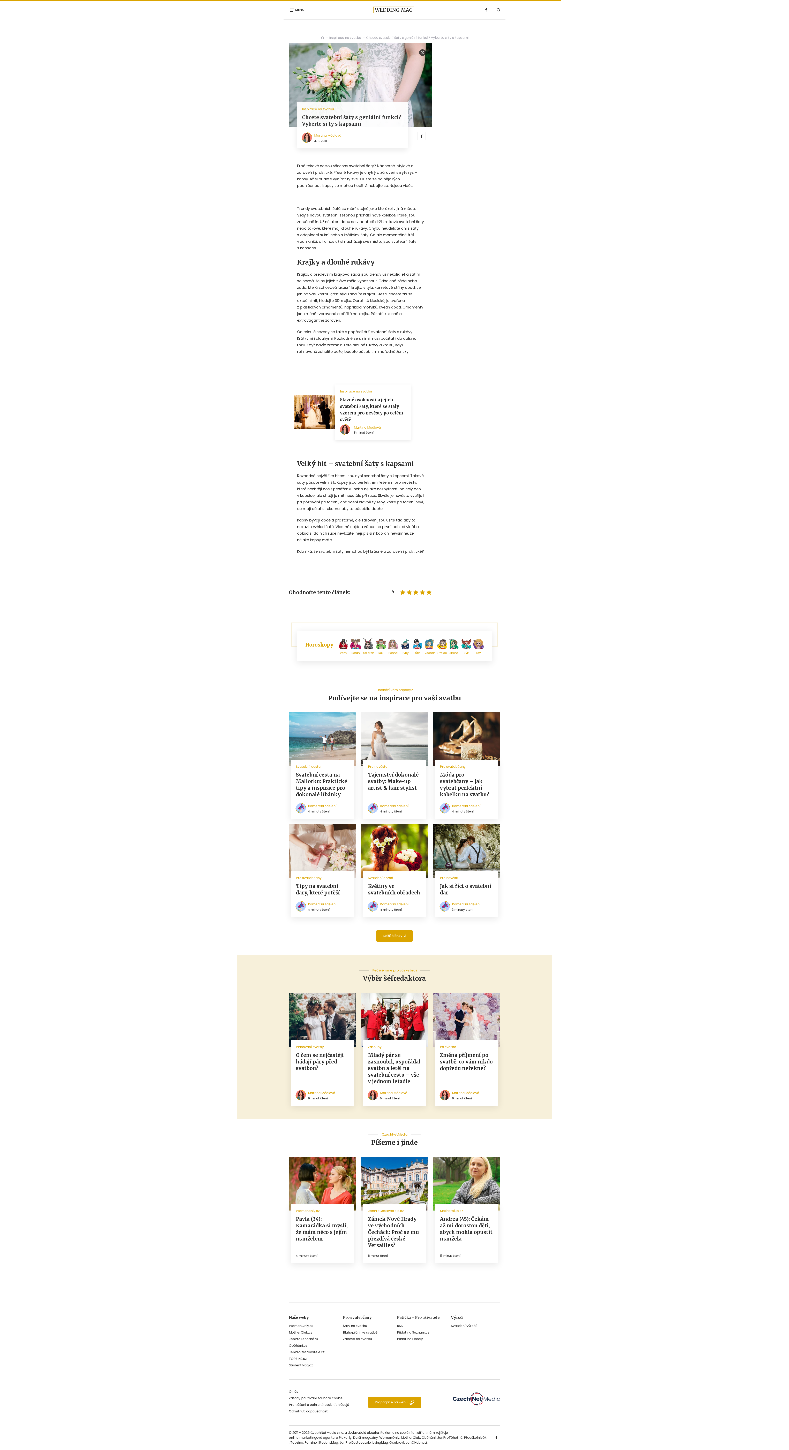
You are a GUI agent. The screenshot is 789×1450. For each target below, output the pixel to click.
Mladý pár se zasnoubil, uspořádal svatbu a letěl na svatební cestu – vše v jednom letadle (394, 1068)
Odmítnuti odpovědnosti (308, 1411)
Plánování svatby (310, 1047)
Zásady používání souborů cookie (316, 1398)
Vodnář (429, 653)
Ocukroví (396, 1442)
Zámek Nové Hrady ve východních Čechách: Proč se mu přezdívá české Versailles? (393, 1232)
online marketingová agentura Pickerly (320, 1437)
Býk (466, 653)
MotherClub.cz (301, 1332)
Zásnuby (375, 1047)
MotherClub (410, 1437)
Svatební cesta (308, 766)
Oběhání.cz (298, 1345)
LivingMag (380, 1442)
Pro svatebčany (453, 766)
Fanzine (311, 1442)
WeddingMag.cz (322, 37)
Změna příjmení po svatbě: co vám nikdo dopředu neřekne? (466, 1061)
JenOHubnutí (416, 1442)
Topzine (296, 1442)
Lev (478, 653)
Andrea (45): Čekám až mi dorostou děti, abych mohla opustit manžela (466, 1229)
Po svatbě (448, 1047)
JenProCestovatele (355, 1442)
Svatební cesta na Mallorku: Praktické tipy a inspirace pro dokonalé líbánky (321, 785)
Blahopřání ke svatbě (360, 1332)
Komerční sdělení (322, 806)
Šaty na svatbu (355, 1325)
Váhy (343, 653)
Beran (356, 653)
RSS (400, 1325)
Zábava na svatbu (357, 1339)
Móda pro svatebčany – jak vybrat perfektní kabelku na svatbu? (464, 785)
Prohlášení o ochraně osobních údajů (319, 1404)
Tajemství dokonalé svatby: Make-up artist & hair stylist (393, 781)
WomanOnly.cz (301, 1325)
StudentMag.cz (301, 1365)
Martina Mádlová (327, 135)
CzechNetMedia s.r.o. (327, 1432)
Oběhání (429, 1437)
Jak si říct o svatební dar (465, 889)
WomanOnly (389, 1437)
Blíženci (454, 653)
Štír (417, 653)
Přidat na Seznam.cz (413, 1332)
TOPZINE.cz (298, 1358)
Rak (380, 653)
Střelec (442, 653)
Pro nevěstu (377, 766)
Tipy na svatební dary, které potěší (318, 889)
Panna (393, 653)
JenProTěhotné (450, 1437)
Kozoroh (368, 653)
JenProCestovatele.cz (307, 1352)
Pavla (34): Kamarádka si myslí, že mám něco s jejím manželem (322, 1229)
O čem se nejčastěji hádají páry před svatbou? (320, 1061)
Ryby (405, 653)
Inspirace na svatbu (345, 37)
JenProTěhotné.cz (303, 1339)
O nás (293, 1391)
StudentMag (328, 1442)
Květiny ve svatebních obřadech (394, 889)
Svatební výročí (464, 1325)
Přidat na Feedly (410, 1339)
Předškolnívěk (475, 1437)
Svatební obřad (380, 878)
